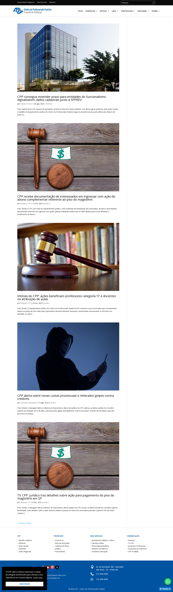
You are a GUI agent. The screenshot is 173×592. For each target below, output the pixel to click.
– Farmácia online (97, 543)
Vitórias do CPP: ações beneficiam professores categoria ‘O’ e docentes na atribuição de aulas (66, 297)
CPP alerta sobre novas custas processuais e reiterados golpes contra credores (65, 397)
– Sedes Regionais (24, 551)
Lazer (114, 11)
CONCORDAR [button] (24, 584)
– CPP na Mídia (132, 551)
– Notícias (130, 540)
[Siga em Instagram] (52, 567)
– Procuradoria (59, 551)
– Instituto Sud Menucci (99, 549)
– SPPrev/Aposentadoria (99, 546)
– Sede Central (22, 546)
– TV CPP (130, 543)
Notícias (49, 104)
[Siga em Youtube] (48, 567)
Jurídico (47, 203)
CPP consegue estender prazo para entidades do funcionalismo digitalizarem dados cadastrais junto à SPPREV (61, 98)
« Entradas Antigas (24, 523)
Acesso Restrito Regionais (25, 2)
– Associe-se (58, 540)
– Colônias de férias (61, 546)
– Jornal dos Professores (136, 546)
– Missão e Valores (24, 540)
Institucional (90, 11)
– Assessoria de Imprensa (136, 549)
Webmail (52, 2)
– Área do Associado (62, 543)
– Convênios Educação (99, 551)
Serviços (103, 11)
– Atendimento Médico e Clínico (102, 540)
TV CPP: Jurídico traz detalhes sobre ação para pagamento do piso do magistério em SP (65, 496)
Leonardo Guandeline (28, 403)
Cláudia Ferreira (26, 104)
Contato (155, 11)
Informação (142, 11)
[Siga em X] (57, 567)
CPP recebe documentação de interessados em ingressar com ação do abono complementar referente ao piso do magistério (66, 198)
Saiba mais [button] (37, 578)
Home (80, 11)
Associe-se (166, 589)
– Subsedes (21, 549)
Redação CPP (25, 203)
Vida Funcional (42, 2)
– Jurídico (57, 549)
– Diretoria (21, 543)
